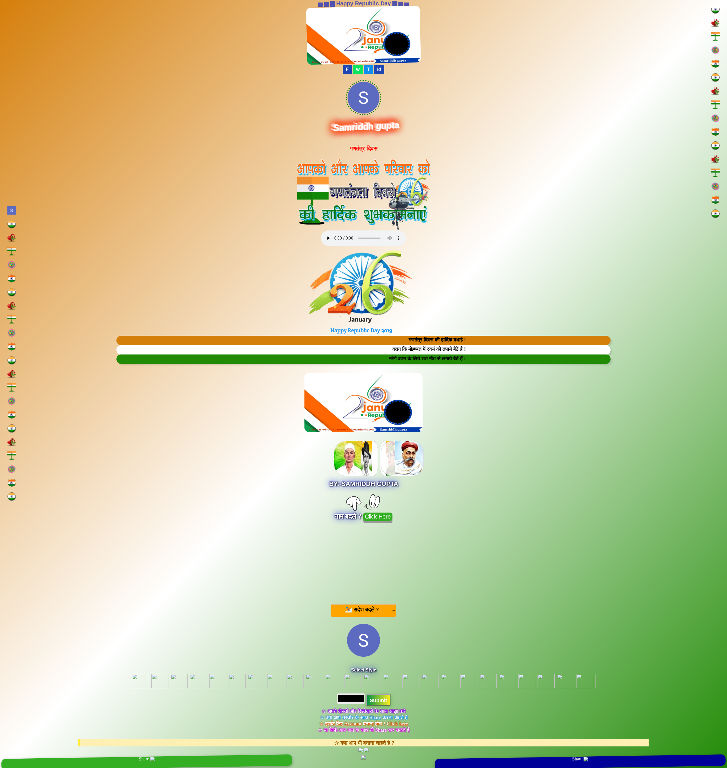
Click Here (378, 516)
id (379, 69)
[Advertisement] (363, 561)
